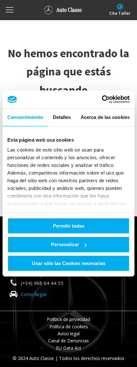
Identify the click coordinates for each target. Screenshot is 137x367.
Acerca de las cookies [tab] (105, 117)
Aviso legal (69, 334)
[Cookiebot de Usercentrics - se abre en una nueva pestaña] (102, 99)
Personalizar (65, 244)
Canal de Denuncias (68, 341)
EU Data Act (68, 348)
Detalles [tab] (62, 117)
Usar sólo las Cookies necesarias (68, 263)
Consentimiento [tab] (25, 117)
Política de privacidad (68, 319)
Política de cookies (68, 327)
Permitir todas (68, 225)
